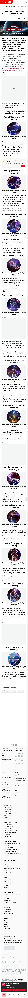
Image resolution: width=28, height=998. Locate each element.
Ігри (16, 795)
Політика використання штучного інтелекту (7, 793)
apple (16, 957)
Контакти (17, 783)
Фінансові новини (8, 866)
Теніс (5, 924)
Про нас (4, 772)
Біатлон (6, 926)
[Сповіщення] (26, 2)
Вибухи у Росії (7, 834)
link (15, 756)
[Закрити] (25, 984)
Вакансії (17, 785)
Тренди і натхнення (9, 913)
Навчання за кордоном (10, 902)
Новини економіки (9, 860)
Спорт (6, 918)
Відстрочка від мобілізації (10, 851)
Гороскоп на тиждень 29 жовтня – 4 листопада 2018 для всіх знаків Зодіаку (14, 105)
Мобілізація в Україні (10, 841)
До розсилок (9, 948)
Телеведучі (4, 782)
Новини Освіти (8, 892)
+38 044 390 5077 (19, 750)
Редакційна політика (6, 777)
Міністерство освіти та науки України (13, 894)
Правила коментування (20, 778)
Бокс (5, 920)
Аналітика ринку (8, 909)
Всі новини (7, 805)
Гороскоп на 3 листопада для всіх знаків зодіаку (21, 6)
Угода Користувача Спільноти (19, 775)
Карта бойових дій (8, 826)
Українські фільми (8, 881)
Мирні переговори (8, 828)
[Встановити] (14, 987)
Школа (6, 896)
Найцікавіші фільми (9, 879)
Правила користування (7, 787)
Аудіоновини (7, 815)
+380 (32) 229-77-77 (10, 978)
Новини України (12, 6)
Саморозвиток (7, 900)
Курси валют (7, 864)
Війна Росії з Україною (10, 822)
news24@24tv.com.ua (7, 750)
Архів (16, 790)
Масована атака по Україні (10, 832)
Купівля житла (7, 911)
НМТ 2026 (6, 898)
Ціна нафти (7, 862)
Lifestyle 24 (4, 6)
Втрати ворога (7, 836)
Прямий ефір (7, 811)
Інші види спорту (8, 928)
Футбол (6, 922)
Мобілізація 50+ (8, 845)
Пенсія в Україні (8, 872)
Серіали (6, 887)
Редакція (4, 774)
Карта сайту (18, 793)
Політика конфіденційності (6, 790)
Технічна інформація (20, 780)
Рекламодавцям (5, 784)
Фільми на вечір (8, 883)
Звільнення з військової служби (12, 843)
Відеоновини (7, 813)
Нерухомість (8, 907)
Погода (6, 817)
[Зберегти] (24, 18)
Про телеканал (5, 779)
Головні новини (8, 807)
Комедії (6, 885)
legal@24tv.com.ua (19, 979)
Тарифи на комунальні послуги (12, 868)
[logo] (9, 2)
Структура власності (19, 788)
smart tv (6, 961)
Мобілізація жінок (8, 847)
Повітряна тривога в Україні (11, 830)
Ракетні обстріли (8, 824)
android (6, 957)
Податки (6, 870)
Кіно (5, 877)
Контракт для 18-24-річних (10, 849)
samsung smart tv (16, 961)
